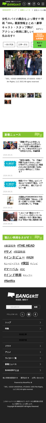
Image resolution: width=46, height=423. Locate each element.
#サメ (8, 251)
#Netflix (9, 281)
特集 (7, 328)
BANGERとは (12, 370)
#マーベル (11, 269)
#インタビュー (14, 257)
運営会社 (24, 378)
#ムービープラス (12, 264)
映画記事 (23, 334)
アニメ (8, 352)
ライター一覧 (11, 358)
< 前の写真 (9, 45)
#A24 (29, 257)
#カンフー (27, 275)
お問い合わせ (37, 378)
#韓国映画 (19, 251)
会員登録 (39, 36)
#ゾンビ (34, 264)
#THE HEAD (25, 245)
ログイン (39, 29)
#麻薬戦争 (10, 245)
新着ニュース (11, 364)
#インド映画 (12, 275)
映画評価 (23, 340)
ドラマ (8, 346)
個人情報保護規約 (9, 378)
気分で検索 (39, 44)
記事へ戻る (23, 45)
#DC (22, 269)
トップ (8, 322)
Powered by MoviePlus (22, 382)
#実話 (25, 263)
